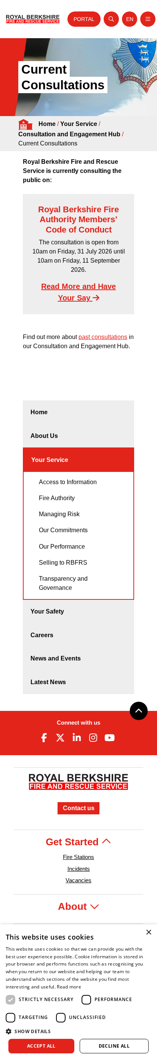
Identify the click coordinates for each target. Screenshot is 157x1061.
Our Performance (62, 546)
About (74, 906)
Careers (41, 635)
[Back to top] (139, 711)
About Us (44, 436)
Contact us (79, 808)
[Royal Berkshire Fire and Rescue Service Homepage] (32, 19)
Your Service (78, 124)
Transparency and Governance (63, 583)
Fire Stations (78, 857)
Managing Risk (59, 514)
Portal (84, 19)
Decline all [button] (114, 1046)
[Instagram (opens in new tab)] (93, 737)
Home (47, 124)
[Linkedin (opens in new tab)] (76, 737)
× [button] (148, 932)
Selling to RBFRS (63, 562)
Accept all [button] (41, 1046)
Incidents (78, 869)
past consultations (102, 337)
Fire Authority (57, 498)
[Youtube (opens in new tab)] (109, 737)
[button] (78, 1031)
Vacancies (78, 880)
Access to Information (68, 482)
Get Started (73, 842)
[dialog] (78, 992)
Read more (69, 986)
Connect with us (78, 722)
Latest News (48, 682)
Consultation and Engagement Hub (69, 134)
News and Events (55, 658)
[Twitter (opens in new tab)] (60, 737)
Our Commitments (63, 530)
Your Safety (47, 611)
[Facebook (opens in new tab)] (43, 737)
